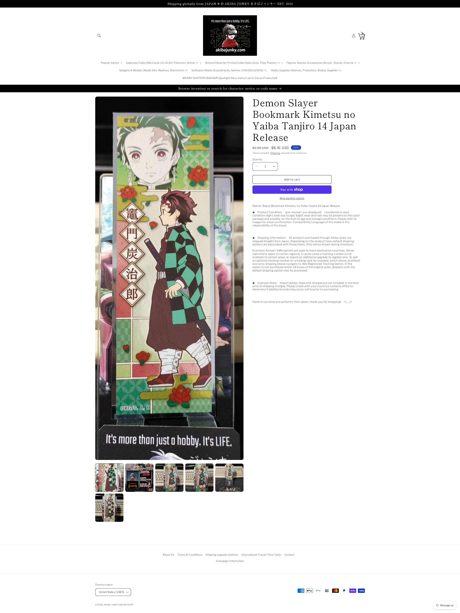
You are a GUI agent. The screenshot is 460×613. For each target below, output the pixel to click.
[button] (99, 36)
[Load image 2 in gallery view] (139, 478)
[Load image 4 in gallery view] (199, 478)
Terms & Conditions (190, 554)
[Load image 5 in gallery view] (229, 478)
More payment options (292, 198)
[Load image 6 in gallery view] (109, 508)
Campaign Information (230, 560)
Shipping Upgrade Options (222, 554)
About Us (168, 554)
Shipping (275, 153)
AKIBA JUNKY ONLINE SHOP (119, 604)
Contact (289, 554)
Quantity (257, 159)
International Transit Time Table (261, 554)
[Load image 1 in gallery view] (109, 478)
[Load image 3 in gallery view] (169, 478)
